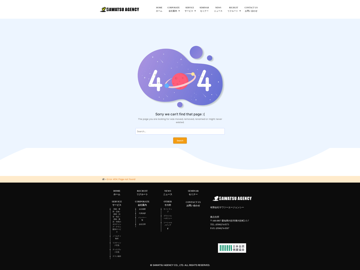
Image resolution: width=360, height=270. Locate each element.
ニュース (218, 9)
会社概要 (142, 209)
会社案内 (173, 9)
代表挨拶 (142, 213)
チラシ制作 (117, 256)
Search (180, 140)
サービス (189, 9)
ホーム (159, 9)
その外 (168, 203)
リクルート (233, 9)
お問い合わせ (251, 9)
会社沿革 (142, 224)
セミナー (204, 9)
